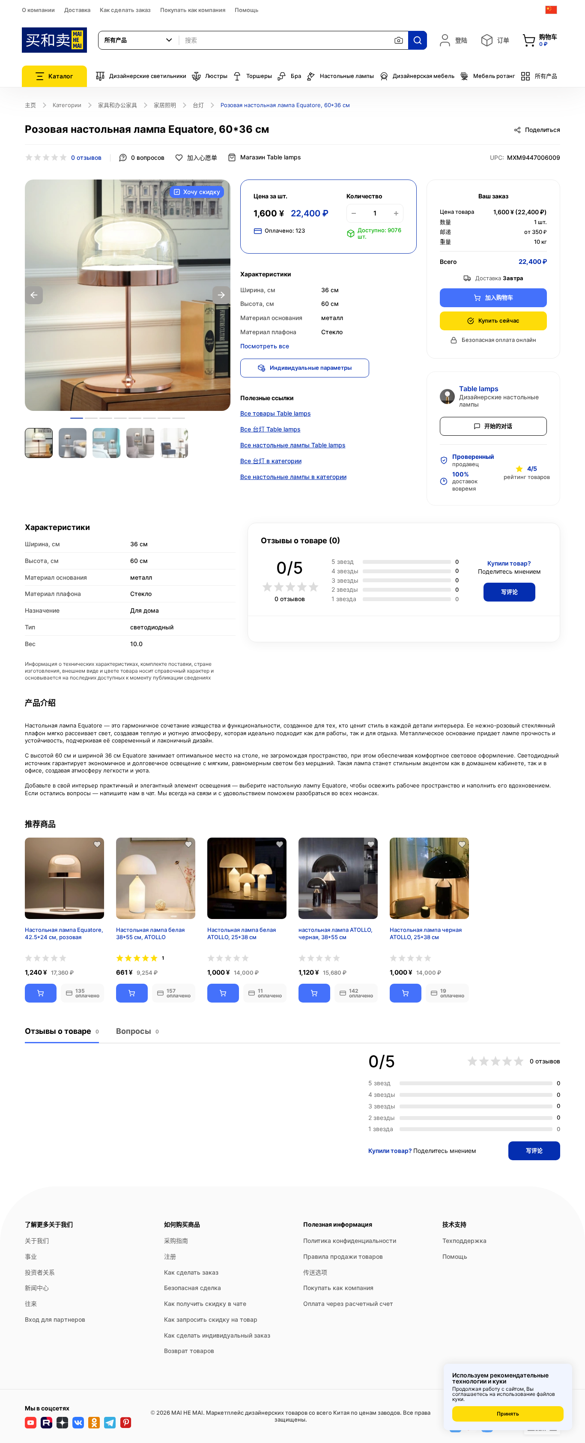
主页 (30, 105)
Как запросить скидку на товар (210, 1319)
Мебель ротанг (494, 75)
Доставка (77, 9)
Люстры (216, 75)
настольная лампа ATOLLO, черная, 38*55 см (335, 933)
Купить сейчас (498, 320)
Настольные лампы (347, 75)
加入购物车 (499, 297)
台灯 (198, 105)
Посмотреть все (264, 346)
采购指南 (176, 1240)
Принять (508, 1413)
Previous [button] (34, 295)
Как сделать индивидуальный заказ (217, 1335)
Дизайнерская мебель (423, 75)
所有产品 (546, 75)
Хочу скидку (201, 191)
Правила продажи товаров (343, 1256)
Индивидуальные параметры (311, 367)
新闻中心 (37, 1287)
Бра (296, 75)
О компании (38, 9)
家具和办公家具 (117, 105)
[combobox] (138, 40)
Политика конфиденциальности (349, 1240)
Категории (67, 105)
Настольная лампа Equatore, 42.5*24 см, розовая (64, 933)
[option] (127, 295)
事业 (31, 1256)
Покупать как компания (192, 9)
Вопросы (137, 1031)
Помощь (247, 9)
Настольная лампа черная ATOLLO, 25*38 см (426, 933)
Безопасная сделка (192, 1287)
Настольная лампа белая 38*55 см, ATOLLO (150, 933)
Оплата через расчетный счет (348, 1303)
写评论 (509, 591)
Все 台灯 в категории (270, 460)
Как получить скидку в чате (205, 1303)
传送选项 (315, 1272)
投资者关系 (40, 1272)
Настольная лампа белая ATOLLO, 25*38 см (241, 933)
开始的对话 (498, 425)
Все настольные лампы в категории (293, 476)
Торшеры (259, 75)
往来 (31, 1303)
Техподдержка (464, 1240)
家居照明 (165, 105)
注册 (170, 1256)
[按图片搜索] (398, 40)
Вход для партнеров (55, 1319)
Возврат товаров (189, 1350)
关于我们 (37, 1240)
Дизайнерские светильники (147, 75)
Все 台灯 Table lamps (270, 429)
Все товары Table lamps (275, 413)
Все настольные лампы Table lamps (293, 445)
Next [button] (221, 295)
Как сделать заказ (125, 9)
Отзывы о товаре (62, 1031)
